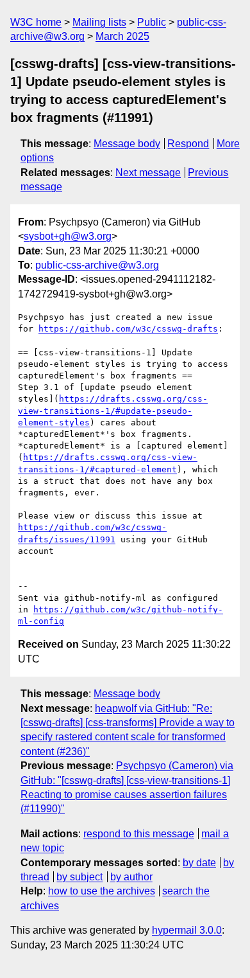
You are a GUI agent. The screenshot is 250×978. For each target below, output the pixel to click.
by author (131, 876)
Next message (148, 172)
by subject (79, 876)
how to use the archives (101, 890)
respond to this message (138, 833)
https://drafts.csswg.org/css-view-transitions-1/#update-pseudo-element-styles (113, 410)
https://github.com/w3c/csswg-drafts (128, 328)
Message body (127, 143)
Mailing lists (99, 22)
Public (151, 22)
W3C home (36, 22)
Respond (188, 143)
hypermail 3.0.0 (187, 930)
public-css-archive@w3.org (97, 265)
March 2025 (122, 36)
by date (199, 862)
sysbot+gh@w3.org (68, 236)
